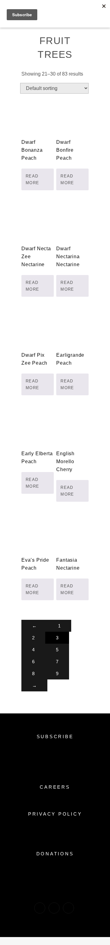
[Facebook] (39, 907)
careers (55, 787)
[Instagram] (54, 907)
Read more (32, 179)
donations (55, 853)
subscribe (55, 736)
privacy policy (55, 814)
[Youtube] (68, 907)
